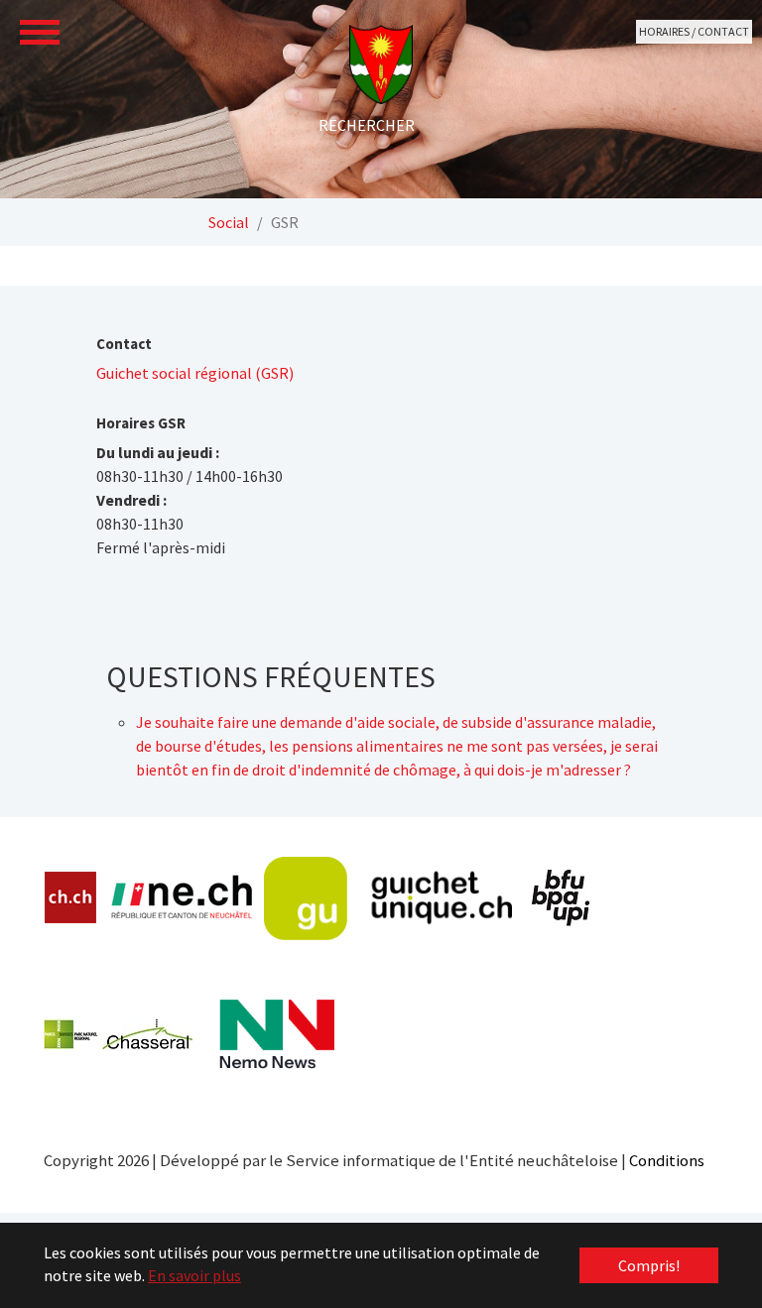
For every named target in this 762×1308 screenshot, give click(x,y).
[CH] (71, 898)
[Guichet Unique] (388, 898)
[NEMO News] (276, 1034)
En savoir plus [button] (194, 1275)
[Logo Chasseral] (118, 1034)
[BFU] (561, 898)
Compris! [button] (649, 1265)
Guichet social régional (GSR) (195, 373)
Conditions (666, 1160)
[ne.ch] (181, 898)
